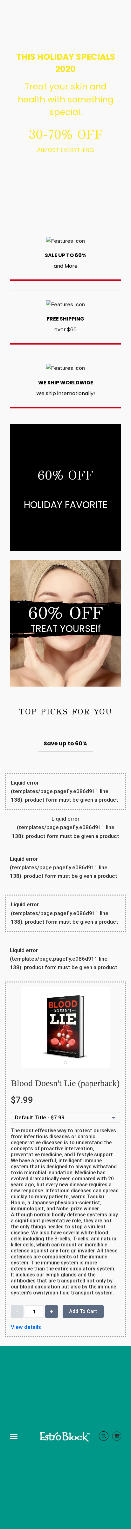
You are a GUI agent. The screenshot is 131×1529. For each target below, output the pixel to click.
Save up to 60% (65, 743)
